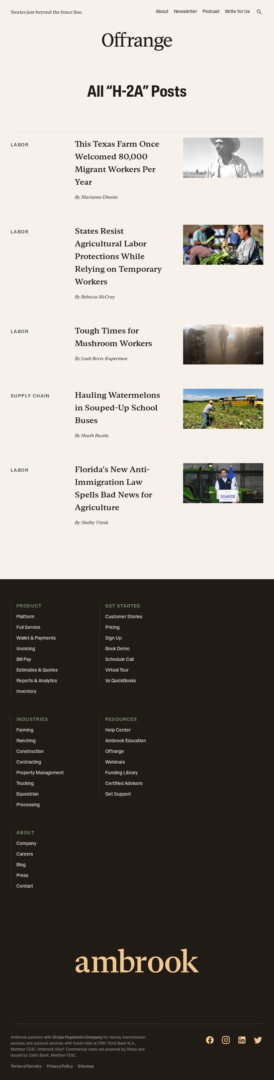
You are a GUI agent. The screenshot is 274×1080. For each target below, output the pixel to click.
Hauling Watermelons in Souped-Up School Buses (117, 407)
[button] (137, 175)
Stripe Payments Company (77, 1038)
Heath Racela (95, 435)
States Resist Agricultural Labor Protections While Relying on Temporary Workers (118, 256)
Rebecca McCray (98, 296)
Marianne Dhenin (99, 197)
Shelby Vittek (94, 522)
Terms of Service (26, 1067)
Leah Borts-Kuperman (104, 358)
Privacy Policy (60, 1067)
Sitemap (86, 1067)
